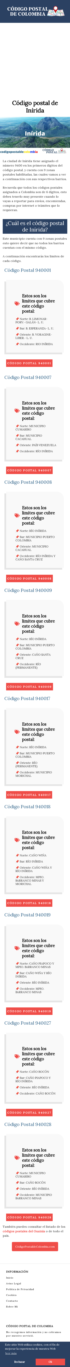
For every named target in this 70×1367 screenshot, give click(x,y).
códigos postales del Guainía (24, 1231)
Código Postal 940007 (29, 470)
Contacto (12, 1300)
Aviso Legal (13, 1283)
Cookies (11, 1295)
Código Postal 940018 (29, 903)
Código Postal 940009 (29, 686)
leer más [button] (11, 1353)
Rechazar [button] (19, 1361)
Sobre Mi (12, 1306)
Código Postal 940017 (29, 795)
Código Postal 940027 (29, 1112)
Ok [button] (50, 1361)
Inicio (9, 1277)
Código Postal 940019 (29, 1011)
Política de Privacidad (20, 1289)
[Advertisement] (35, 60)
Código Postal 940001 (29, 363)
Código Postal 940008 (29, 578)
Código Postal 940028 (29, 1217)
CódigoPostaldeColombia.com (35, 1246)
